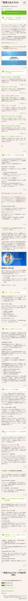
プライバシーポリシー (9, 587)
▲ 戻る (24, 67)
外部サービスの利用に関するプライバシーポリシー (14, 595)
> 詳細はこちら (22, 84)
